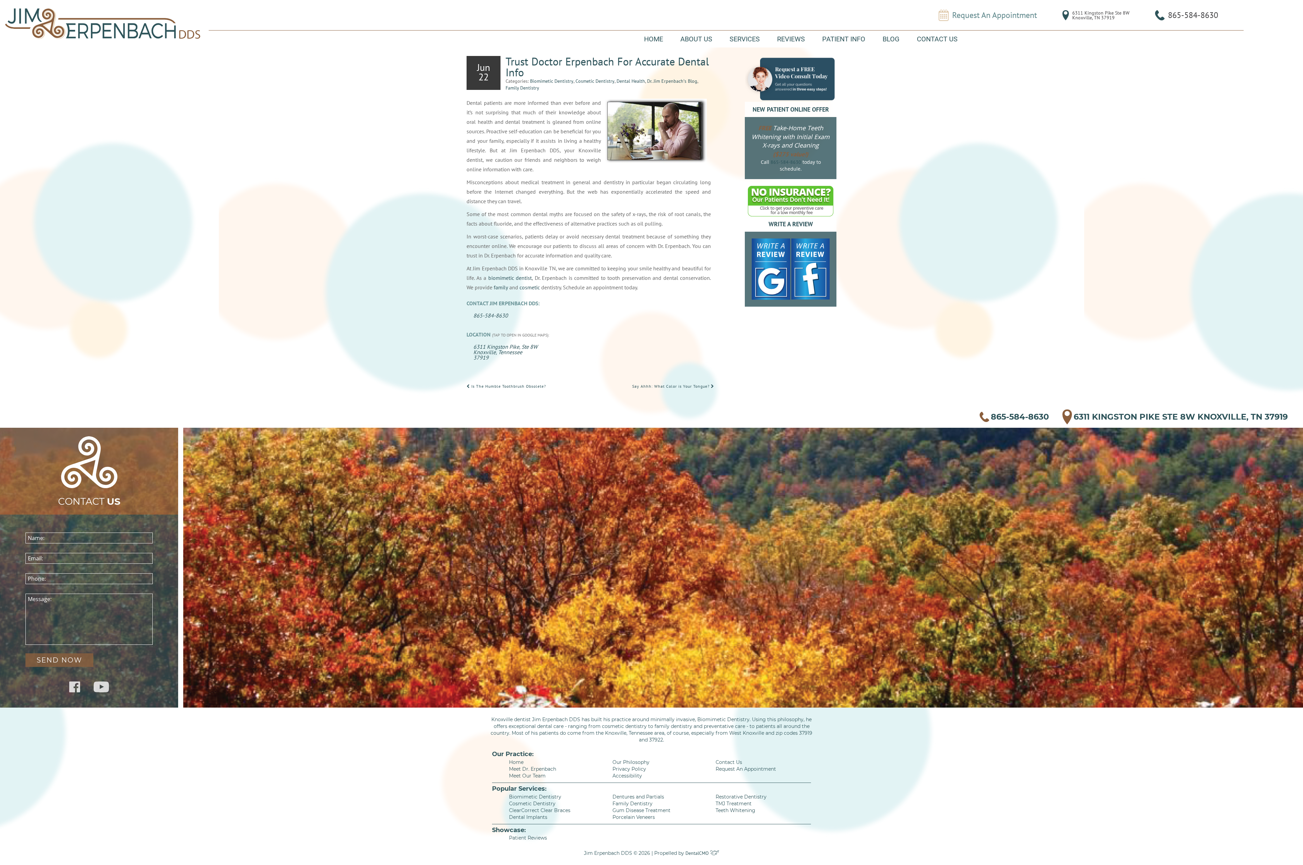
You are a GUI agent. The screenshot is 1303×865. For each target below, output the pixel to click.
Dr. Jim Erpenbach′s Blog (672, 81)
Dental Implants (528, 817)
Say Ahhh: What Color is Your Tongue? (671, 386)
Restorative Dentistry (741, 797)
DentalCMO (697, 853)
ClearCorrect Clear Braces (539, 810)
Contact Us (937, 39)
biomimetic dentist (510, 277)
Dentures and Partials (638, 797)
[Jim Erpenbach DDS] (102, 23)
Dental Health (631, 81)
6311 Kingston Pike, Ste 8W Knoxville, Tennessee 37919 (505, 352)
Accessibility (627, 776)
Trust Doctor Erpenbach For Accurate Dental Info (607, 66)
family (501, 287)
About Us (696, 39)
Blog (891, 39)
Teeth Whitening (735, 810)
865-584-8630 (1193, 15)
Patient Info (843, 39)
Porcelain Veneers (633, 817)
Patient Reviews (528, 838)
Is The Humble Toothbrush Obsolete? (508, 386)
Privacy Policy (629, 769)
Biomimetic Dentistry (551, 81)
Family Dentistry (522, 88)
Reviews (791, 39)
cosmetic (530, 287)
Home (653, 39)
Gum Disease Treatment (641, 810)
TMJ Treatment (734, 804)
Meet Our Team (527, 776)
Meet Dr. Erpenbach (532, 769)
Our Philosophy (630, 762)
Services (745, 39)
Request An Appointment (994, 15)
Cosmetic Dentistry (595, 81)
